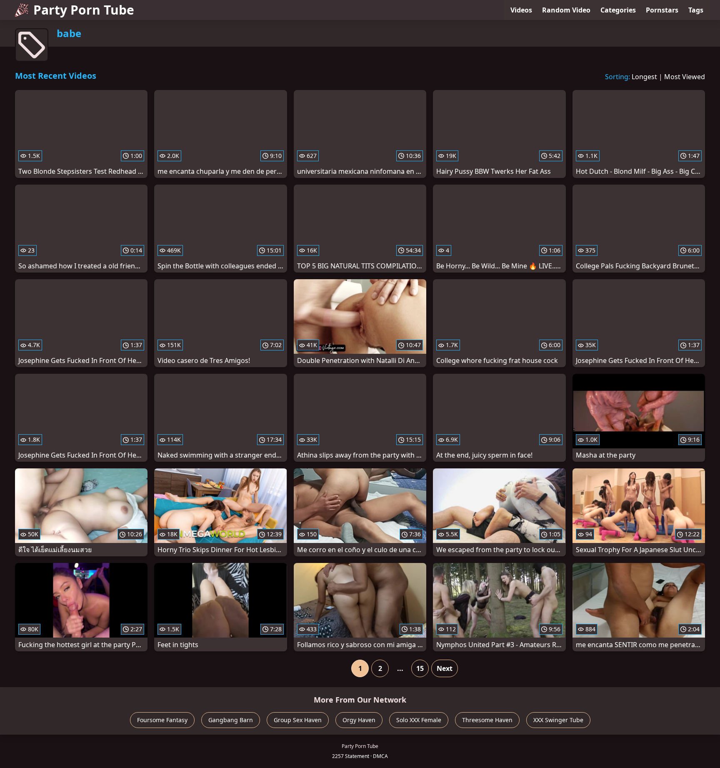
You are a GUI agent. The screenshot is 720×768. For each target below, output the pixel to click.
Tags (695, 10)
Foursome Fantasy (162, 720)
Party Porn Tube (83, 9)
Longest (644, 76)
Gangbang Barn (230, 720)
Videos (521, 10)
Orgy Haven (358, 720)
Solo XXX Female (418, 720)
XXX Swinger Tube (558, 720)
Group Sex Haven (298, 720)
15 (420, 668)
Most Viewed (684, 76)
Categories (618, 10)
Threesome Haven (487, 720)
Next (444, 668)
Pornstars (662, 10)
